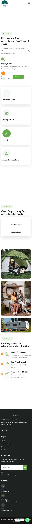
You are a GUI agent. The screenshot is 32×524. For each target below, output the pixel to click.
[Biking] (6, 133)
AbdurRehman (16, 521)
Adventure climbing (10, 160)
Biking (5, 140)
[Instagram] (6, 430)
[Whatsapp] (27, 520)
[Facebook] (2, 430)
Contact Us (18, 77)
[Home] (16, 416)
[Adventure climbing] (6, 153)
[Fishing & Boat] (6, 113)
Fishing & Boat (8, 120)
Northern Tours (8, 99)
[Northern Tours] (6, 93)
